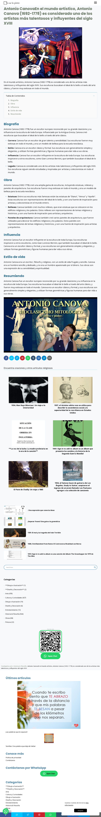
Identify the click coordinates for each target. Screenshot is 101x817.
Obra (13, 103)
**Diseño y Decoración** (14, 589)
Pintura (8, 622)
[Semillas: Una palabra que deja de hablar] (49, 739)
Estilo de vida (16, 110)
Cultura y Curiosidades (13, 598)
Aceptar (80, 810)
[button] (6, 811)
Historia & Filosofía (12, 614)
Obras (7, 618)
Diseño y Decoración (13, 606)
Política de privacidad (13, 757)
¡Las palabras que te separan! (16, 732)
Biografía (14, 100)
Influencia (15, 107)
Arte (6, 593)
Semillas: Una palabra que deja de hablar (21, 746)
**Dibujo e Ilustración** (14, 585)
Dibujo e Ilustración (12, 602)
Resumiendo (16, 114)
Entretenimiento (11, 610)
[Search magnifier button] (95, 567)
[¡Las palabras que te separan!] (48, 705)
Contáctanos (10, 760)
